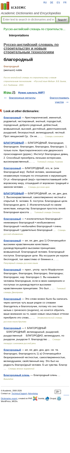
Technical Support (19, 393)
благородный (12, 117)
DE (51, 2)
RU (45, 2)
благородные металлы (22, 97)
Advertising (33, 393)
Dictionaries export (9, 398)
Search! (62, 19)
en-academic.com (14, 6)
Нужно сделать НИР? (31, 92)
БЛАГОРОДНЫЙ (14, 142)
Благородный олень (17, 375)
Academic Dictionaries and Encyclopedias (31, 13)
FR (64, 2)
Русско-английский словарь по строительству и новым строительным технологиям (35, 29)
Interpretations (19, 35)
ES (58, 2)
